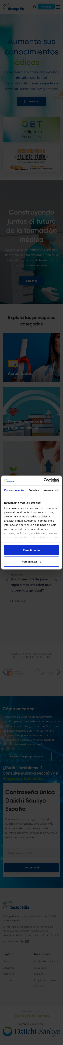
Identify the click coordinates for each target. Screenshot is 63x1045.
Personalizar (29, 561)
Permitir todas (31, 550)
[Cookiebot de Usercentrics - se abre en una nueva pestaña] (44, 480)
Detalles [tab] (34, 490)
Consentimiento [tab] (14, 490)
